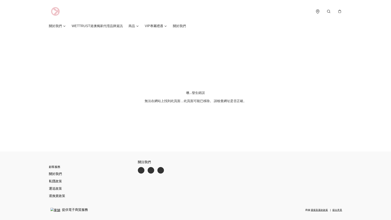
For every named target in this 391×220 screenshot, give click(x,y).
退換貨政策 (57, 196)
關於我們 (179, 26)
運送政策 (55, 188)
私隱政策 (55, 181)
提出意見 (337, 210)
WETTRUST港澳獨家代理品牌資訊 (97, 26)
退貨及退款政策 (319, 210)
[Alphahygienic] (55, 11)
